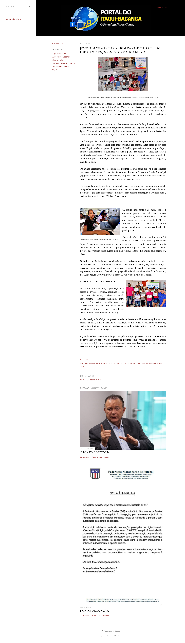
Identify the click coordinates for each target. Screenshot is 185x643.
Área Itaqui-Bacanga (61, 57)
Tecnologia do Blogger (112, 631)
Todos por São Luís (60, 67)
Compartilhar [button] (58, 43)
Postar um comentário (90, 380)
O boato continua (95, 452)
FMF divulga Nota (94, 611)
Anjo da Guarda (59, 53)
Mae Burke (118, 636)
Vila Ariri (55, 70)
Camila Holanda (59, 60)
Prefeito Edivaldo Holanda (63, 63)
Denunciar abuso (13, 19)
